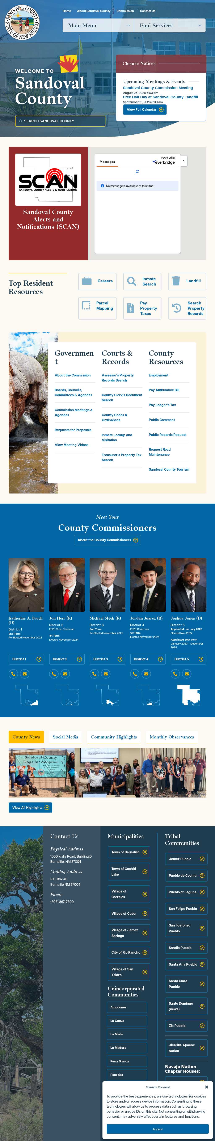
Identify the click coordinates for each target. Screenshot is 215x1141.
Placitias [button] (116, 1074)
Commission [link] (125, 11)
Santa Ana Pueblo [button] (183, 964)
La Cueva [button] (117, 1020)
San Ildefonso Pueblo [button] (179, 928)
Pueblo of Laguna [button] (183, 892)
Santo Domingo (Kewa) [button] (181, 1006)
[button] (207, 1087)
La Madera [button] (118, 1047)
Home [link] (67, 11)
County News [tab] (26, 737)
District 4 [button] (141, 659)
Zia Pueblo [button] (177, 1025)
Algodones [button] (118, 1007)
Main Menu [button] (82, 25)
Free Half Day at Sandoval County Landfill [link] (160, 97)
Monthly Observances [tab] (172, 737)
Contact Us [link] (147, 11)
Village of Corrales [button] (118, 894)
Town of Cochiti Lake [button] (123, 871)
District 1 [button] (19, 659)
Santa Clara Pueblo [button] (178, 984)
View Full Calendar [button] (142, 109)
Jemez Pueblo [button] (180, 858)
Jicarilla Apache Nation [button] (182, 1048)
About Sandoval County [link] (93, 11)
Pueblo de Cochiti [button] (183, 875)
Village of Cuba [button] (123, 913)
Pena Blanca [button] (119, 1061)
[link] (22, 22)
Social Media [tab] (65, 737)
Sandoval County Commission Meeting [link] (158, 88)
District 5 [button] (181, 659)
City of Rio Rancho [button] (125, 952)
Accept (158, 1129)
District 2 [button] (60, 659)
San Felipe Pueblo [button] (183, 908)
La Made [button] (116, 1034)
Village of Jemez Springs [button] (124, 933)
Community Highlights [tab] (114, 737)
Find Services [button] (156, 25)
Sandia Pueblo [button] (180, 947)
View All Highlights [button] (27, 807)
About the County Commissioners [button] (104, 540)
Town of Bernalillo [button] (125, 852)
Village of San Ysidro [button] (122, 972)
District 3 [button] (100, 659)
